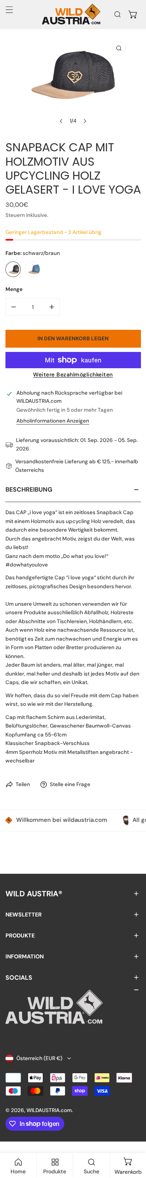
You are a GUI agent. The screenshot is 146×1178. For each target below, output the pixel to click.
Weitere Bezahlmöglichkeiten (73, 374)
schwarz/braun (13, 269)
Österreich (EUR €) (39, 1058)
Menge (14, 289)
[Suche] (117, 14)
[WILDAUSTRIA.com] (71, 14)
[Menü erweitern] (9, 9)
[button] (133, 14)
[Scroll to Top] (133, 1138)
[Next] (85, 121)
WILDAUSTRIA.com (49, 1110)
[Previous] (61, 121)
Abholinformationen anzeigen (52, 421)
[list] (73, 83)
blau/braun (32, 269)
